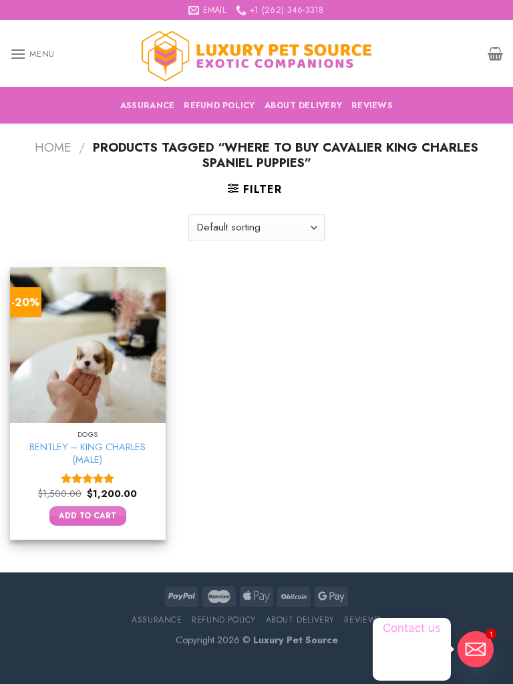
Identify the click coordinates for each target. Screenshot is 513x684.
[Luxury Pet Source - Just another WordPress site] (256, 53)
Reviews (372, 105)
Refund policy (219, 105)
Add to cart (87, 515)
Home (53, 147)
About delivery (304, 105)
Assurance (147, 105)
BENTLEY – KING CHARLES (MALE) (87, 453)
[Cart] (495, 53)
